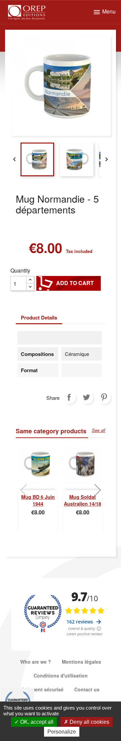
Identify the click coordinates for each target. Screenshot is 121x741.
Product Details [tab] (39, 317)
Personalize (61, 732)
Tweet (86, 397)
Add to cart (68, 283)
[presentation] (23, 490)
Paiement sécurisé (43, 689)
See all (98, 430)
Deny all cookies (88, 722)
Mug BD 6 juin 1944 (38, 500)
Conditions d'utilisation (61, 675)
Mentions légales (81, 661)
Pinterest (104, 397)
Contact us (86, 689)
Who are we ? (35, 661)
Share (69, 397)
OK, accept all (36, 722)
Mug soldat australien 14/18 (82, 500)
